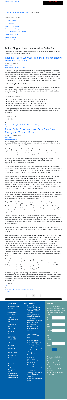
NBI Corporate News (19, 67)
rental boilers (25, 290)
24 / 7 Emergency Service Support (15, 32)
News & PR (11, 342)
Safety (37, 125)
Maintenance (9, 67)
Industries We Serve (11, 40)
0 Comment (10, 121)
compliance (8, 290)
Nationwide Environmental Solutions (13, 319)
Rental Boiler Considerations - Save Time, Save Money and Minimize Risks (30, 131)
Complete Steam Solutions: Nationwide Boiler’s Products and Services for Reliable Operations (33, 309)
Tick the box (49, 337)
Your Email (49, 344)
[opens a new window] (56, 358)
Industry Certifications (12, 26)
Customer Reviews (11, 37)
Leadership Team (10, 20)
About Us (11, 345)
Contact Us (11, 349)
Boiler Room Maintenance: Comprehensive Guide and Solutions (34, 360)
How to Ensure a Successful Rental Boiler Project (34, 335)
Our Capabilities (10, 23)
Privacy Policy (12, 352)
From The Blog (29, 304)
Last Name (49, 325)
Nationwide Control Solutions (12, 326)
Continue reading (11, 116)
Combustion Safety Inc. (12, 125)
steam (31, 290)
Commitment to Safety (12, 29)
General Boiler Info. (11, 139)
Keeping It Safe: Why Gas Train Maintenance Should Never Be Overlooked (33, 59)
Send (54, 350)
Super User (8, 65)
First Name (49, 319)
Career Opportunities (11, 34)
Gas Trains (23, 125)
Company (49, 331)
